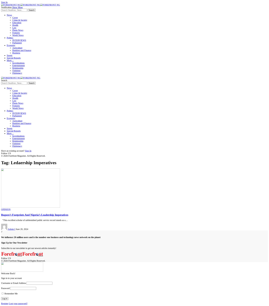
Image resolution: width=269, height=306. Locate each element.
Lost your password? (18, 303)
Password (5, 288)
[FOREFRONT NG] (30, 5)
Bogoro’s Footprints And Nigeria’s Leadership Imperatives (34, 214)
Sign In (28, 151)
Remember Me (11, 293)
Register (4, 303)
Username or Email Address (13, 283)
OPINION (6, 209)
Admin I (11, 229)
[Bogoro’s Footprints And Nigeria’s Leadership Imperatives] (30, 207)
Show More (17, 7)
